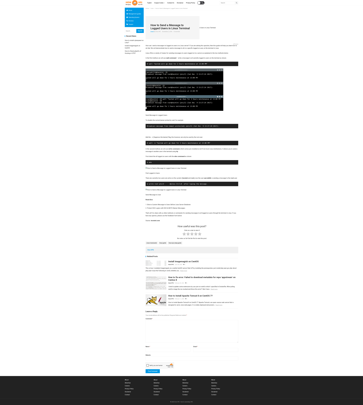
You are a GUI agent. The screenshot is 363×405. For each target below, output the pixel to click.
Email (195, 346)
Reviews (131, 21)
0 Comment (177, 31)
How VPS (158, 31)
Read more (183, 271)
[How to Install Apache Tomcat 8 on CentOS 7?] (156, 300)
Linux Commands (152, 243)
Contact (127, 395)
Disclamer (128, 392)
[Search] (236, 2)
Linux (152, 8)
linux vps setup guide (175, 243)
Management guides (134, 14)
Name (148, 346)
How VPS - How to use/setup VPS (184, 402)
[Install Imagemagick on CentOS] (156, 263)
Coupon (130, 24)
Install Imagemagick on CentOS (183, 261)
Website (148, 355)
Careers (127, 386)
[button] (200, 2)
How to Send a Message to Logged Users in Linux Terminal (170, 27)
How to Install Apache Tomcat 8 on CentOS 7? (190, 295)
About (127, 380)
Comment (149, 318)
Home (130, 10)
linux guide (162, 243)
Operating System (133, 17)
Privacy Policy (129, 389)
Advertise (128, 383)
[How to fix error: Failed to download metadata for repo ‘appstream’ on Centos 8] (156, 283)
